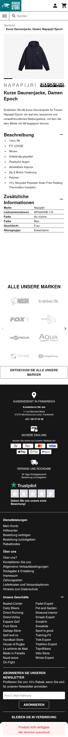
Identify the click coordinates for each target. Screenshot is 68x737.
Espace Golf (11, 621)
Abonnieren (34, 704)
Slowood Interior (46, 612)
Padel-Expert (44, 603)
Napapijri (20, 85)
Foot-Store (10, 626)
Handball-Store (13, 639)
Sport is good (44, 630)
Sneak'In (41, 621)
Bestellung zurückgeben (34, 477)
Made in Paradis (14, 653)
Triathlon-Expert (46, 644)
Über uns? (10, 557)
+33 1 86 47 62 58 (34, 419)
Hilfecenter (10, 530)
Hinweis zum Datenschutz (20, 589)
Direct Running (13, 612)
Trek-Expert (43, 639)
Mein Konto (10, 526)
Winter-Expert (45, 657)
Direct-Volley (11, 617)
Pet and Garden (46, 608)
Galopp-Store (12, 630)
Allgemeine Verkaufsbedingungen (26, 566)
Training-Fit (43, 635)
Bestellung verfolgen (17, 535)
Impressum (10, 575)
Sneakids (42, 626)
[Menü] (4, 15)
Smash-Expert (45, 617)
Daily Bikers (11, 608)
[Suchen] (14, 15)
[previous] (2, 328)
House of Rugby (14, 644)
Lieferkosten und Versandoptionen (26, 584)
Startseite (9, 25)
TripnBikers (43, 648)
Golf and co (10, 635)
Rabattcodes (11, 544)
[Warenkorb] (64, 6)
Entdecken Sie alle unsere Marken (34, 372)
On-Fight (9, 662)
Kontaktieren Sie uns (34, 406)
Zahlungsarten (12, 580)
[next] (65, 328)
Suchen (22, 16)
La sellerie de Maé (15, 648)
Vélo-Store (43, 653)
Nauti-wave (10, 657)
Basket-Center (12, 603)
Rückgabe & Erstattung (18, 571)
